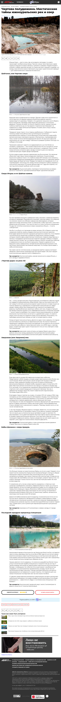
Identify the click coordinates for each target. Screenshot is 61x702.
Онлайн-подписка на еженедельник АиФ (35, 659)
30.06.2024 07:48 (5, 6)
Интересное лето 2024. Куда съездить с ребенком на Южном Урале (25, 621)
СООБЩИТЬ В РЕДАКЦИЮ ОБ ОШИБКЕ (20, 667)
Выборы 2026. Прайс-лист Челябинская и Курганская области (27, 665)
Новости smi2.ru (6, 655)
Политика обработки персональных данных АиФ (24, 663)
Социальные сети (22, 661)
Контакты (14, 661)
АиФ (44, 54)
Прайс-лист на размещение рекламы (37, 661)
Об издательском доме (18, 659)
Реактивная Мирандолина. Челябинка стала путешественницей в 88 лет (26, 631)
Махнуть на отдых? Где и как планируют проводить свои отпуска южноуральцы (28, 626)
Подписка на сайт (51, 659)
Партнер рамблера (26, 696)
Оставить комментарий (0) (47, 592)
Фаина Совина (16, 214)
